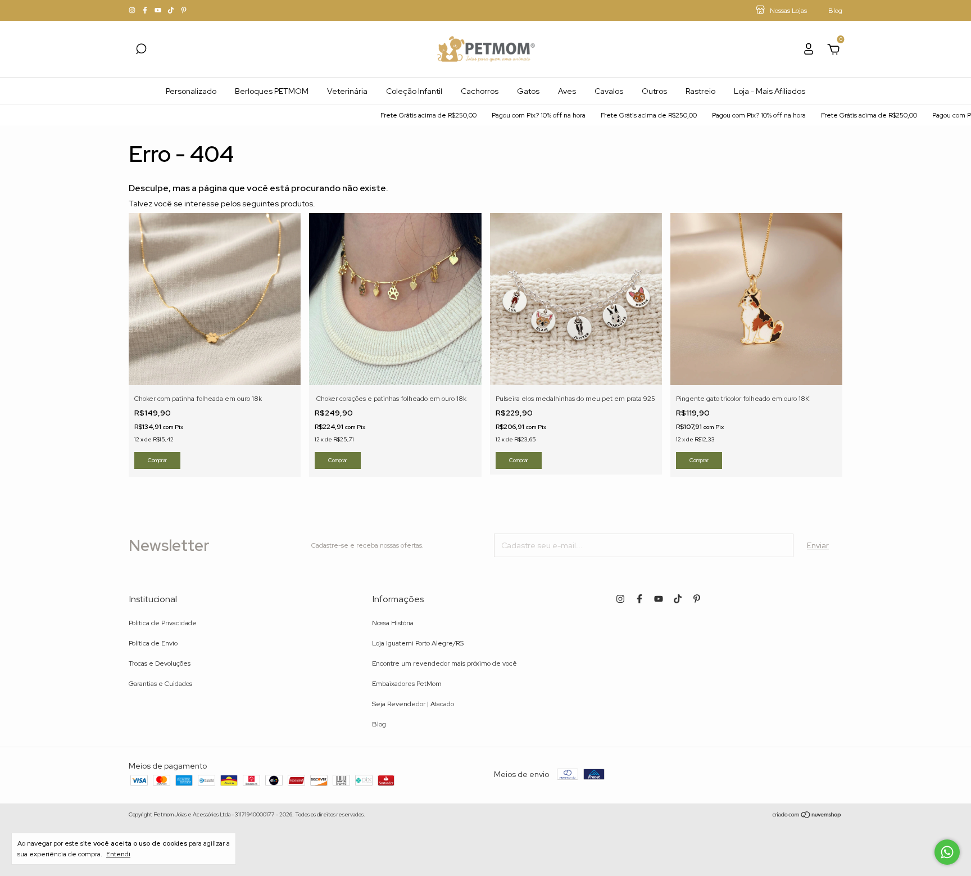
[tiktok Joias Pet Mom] (171, 10)
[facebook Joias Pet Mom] (146, 10)
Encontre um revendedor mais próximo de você (444, 663)
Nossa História (393, 622)
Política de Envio (153, 643)
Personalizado (191, 91)
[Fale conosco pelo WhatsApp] (947, 852)
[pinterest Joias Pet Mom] (183, 10)
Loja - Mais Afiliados (769, 91)
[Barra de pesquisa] (141, 50)
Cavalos (609, 91)
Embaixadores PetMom (407, 683)
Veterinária (347, 91)
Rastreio (700, 91)
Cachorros (479, 91)
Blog (379, 724)
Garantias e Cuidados (160, 683)
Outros (654, 91)
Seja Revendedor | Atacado (413, 703)
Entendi (118, 854)
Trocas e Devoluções (159, 663)
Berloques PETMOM (271, 91)
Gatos (528, 91)
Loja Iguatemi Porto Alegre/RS (418, 643)
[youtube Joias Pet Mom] (159, 10)
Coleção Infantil (414, 91)
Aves (567, 91)
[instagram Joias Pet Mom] (133, 10)
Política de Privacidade (163, 622)
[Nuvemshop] (807, 816)
